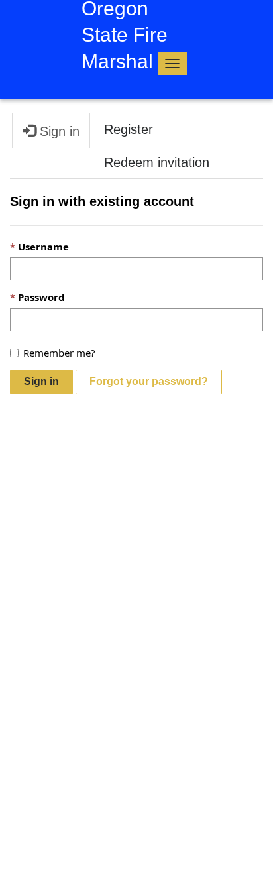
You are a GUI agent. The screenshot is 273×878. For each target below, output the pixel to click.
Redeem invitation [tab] (156, 162)
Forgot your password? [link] (148, 381)
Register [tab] (128, 129)
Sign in (41, 381)
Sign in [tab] (58, 131)
